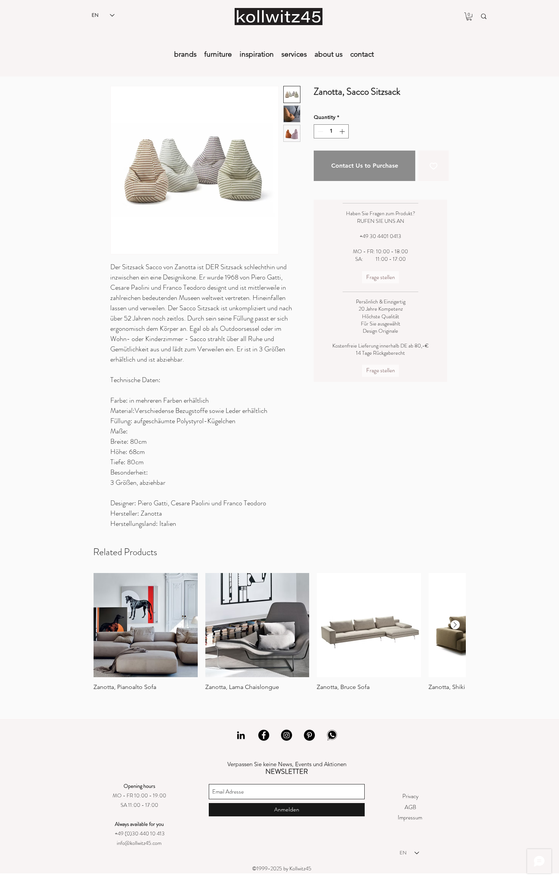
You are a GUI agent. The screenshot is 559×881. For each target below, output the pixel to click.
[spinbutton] (331, 131)
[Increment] (343, 131)
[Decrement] (319, 131)
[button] (469, 17)
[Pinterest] (309, 735)
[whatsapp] (332, 735)
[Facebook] (263, 735)
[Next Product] (455, 624)
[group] (279, 632)
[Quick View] (146, 625)
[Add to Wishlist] (433, 166)
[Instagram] (286, 735)
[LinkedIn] (240, 735)
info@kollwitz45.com (139, 843)
